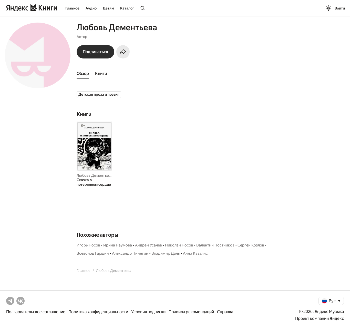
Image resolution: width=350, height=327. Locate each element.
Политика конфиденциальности (98, 311)
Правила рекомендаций (191, 311)
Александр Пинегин (130, 253)
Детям (108, 8)
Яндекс (337, 318)
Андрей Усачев (148, 245)
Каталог (127, 8)
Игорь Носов (88, 245)
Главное (72, 8)
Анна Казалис (195, 253)
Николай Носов (179, 245)
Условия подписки (148, 311)
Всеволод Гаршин (93, 253)
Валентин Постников (215, 245)
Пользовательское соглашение (35, 311)
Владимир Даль (165, 253)
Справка (225, 311)
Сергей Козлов (251, 245)
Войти (340, 8)
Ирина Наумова (117, 245)
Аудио (91, 8)
